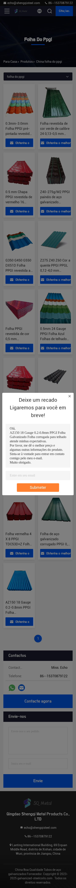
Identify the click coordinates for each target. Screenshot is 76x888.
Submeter (38, 487)
